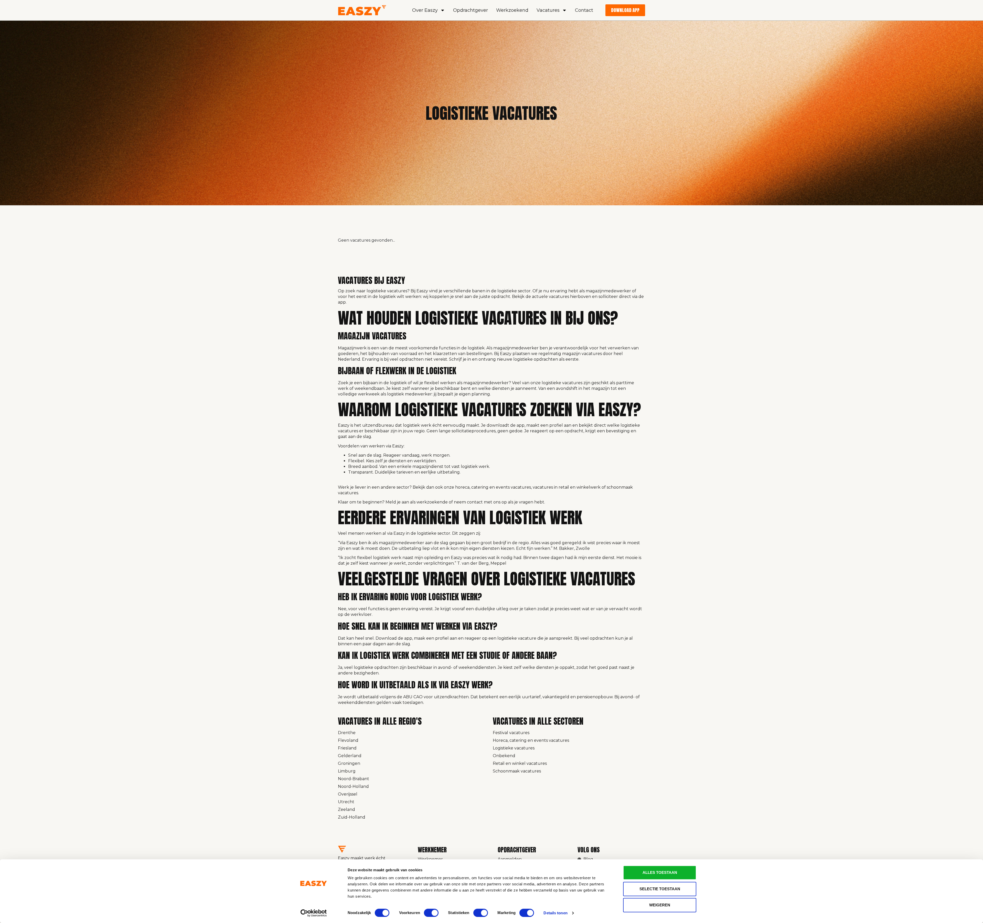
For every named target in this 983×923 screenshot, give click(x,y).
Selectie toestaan (659, 889)
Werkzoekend (512, 10)
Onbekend (504, 755)
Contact (584, 10)
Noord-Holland (353, 786)
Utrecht (346, 801)
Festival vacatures (511, 732)
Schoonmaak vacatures (517, 771)
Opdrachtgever (470, 10)
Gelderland (349, 755)
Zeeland (346, 809)
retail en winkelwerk (580, 487)
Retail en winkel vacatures (520, 763)
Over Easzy (425, 10)
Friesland (347, 748)
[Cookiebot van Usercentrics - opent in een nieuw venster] (313, 913)
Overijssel (347, 794)
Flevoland (348, 740)
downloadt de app (506, 425)
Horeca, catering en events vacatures (531, 740)
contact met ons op (487, 502)
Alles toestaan (660, 872)
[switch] (431, 913)
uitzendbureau (378, 425)
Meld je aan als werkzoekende (417, 502)
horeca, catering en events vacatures (493, 487)
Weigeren (659, 905)
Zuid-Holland (351, 817)
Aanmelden (510, 859)
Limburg (347, 771)
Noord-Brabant (353, 778)
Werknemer (430, 859)
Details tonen (555, 913)
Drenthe (347, 732)
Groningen (349, 763)
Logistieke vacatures (514, 748)
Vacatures (548, 10)
